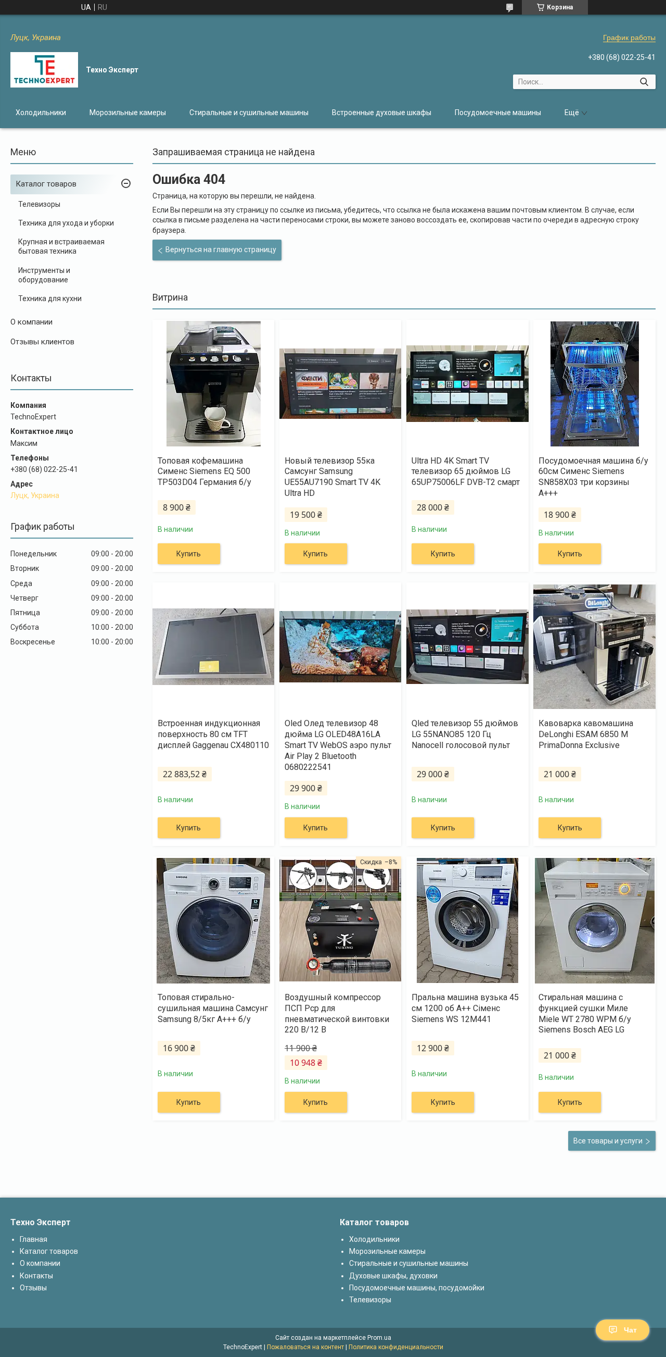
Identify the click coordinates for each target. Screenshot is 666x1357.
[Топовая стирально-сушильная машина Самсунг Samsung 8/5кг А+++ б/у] (213, 920)
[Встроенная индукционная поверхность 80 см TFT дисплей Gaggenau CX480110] (213, 646)
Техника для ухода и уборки (66, 223)
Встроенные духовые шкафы (381, 112)
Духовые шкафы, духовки (393, 1276)
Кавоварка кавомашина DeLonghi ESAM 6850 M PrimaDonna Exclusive (586, 734)
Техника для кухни (50, 298)
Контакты (36, 1276)
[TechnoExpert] (44, 70)
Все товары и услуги (608, 1141)
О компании (31, 322)
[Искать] (644, 81)
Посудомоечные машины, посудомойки (416, 1288)
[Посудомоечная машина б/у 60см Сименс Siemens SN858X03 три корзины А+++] (594, 384)
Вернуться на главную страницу (220, 249)
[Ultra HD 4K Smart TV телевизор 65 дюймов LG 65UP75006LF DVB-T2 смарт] (467, 384)
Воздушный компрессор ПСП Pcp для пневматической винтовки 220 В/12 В (337, 1013)
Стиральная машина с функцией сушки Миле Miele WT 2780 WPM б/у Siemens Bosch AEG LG (585, 1013)
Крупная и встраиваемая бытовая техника (61, 246)
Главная (33, 1239)
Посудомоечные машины (498, 112)
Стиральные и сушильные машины (249, 112)
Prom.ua (379, 1337)
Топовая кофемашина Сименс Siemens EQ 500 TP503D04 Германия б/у (204, 472)
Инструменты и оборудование (44, 275)
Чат (630, 1330)
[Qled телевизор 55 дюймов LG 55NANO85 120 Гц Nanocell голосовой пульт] (467, 646)
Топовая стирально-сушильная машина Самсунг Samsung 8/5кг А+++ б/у (213, 1008)
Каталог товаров (46, 184)
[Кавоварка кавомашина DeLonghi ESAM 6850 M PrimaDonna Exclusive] (594, 646)
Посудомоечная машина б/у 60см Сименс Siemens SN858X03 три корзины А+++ (593, 477)
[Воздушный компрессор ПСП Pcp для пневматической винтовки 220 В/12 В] (340, 920)
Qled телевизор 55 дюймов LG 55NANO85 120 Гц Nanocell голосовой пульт (465, 734)
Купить (188, 554)
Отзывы (33, 1288)
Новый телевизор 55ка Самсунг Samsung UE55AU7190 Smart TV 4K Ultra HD (332, 477)
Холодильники (41, 112)
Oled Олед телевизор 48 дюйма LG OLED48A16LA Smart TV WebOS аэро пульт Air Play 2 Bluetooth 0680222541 (338, 744)
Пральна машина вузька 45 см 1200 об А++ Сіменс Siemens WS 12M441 (465, 1008)
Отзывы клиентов (42, 341)
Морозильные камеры (127, 112)
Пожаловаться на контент (305, 1347)
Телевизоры (39, 204)
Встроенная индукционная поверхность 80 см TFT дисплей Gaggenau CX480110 (213, 734)
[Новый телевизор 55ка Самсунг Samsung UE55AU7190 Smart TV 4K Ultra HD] (340, 384)
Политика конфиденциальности (396, 1347)
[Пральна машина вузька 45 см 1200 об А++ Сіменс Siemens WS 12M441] (467, 920)
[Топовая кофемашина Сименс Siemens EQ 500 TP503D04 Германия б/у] (213, 384)
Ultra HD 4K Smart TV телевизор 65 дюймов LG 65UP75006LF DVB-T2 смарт (466, 472)
